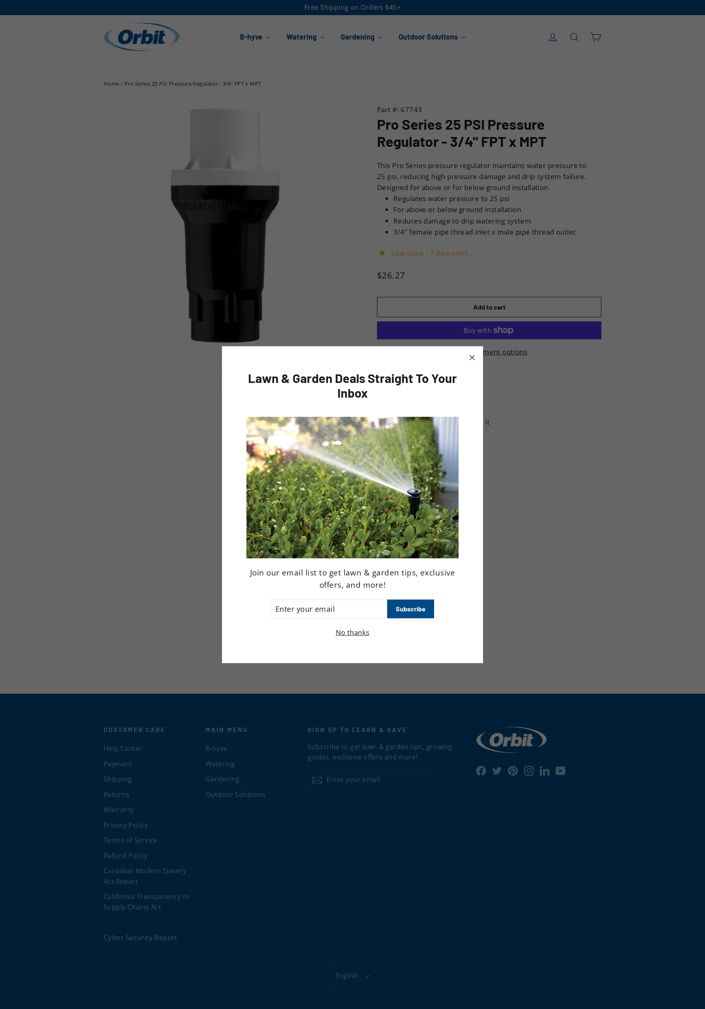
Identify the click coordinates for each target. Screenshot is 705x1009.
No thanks (353, 632)
